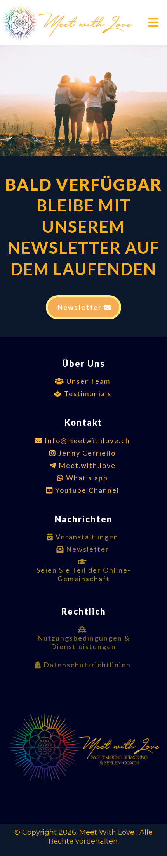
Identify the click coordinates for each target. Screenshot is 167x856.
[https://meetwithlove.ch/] (71, 22)
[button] (152, 22)
